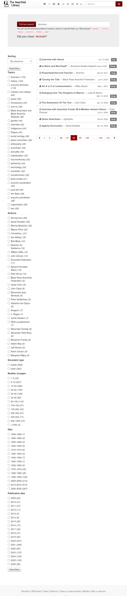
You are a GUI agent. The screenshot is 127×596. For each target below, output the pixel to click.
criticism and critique (21, 93)
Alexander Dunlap (21, 328)
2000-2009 (19, 480)
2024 (16, 556)
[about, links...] (49, 4)
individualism (19, 155)
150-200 (17, 409)
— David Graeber (79, 125)
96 (61, 137)
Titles (45, 591)
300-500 (17, 416)
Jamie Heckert (19, 318)
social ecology (20, 136)
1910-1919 (18, 449)
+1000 (15, 424)
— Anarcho (79, 72)
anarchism (18, 147)
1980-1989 (18, 473)
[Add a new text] (77, 4)
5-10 (16, 382)
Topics (62, 591)
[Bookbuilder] (58, 4)
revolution (18, 171)
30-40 (16, 393)
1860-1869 (18, 434)
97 (67, 137)
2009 (15, 498)
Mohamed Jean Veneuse (18, 294)
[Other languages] (54, 4)
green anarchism (21, 140)
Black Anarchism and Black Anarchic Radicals (21, 113)
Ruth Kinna (18, 273)
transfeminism (20, 174)
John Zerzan (19, 255)
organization (19, 204)
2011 (15, 505)
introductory (19, 102)
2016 (15, 525)
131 (108, 137)
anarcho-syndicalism (21, 184)
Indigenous (18, 128)
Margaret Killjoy (20, 355)
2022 (15, 548)
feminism (18, 77)
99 (80, 137)
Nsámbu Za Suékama (18, 246)
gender (16, 120)
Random (25, 591)
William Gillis (19, 251)
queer (16, 98)
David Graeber (20, 221)
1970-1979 (18, 469)
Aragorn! (17, 310)
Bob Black (18, 241)
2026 (15, 564)
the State (17, 193)
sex (15, 208)
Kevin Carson (19, 351)
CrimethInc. (19, 233)
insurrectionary (20, 159)
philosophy (18, 143)
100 (87, 137)
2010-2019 (19, 484)
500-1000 (18, 420)
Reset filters (14, 68)
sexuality (17, 151)
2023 (16, 552)
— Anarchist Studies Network (79, 66)
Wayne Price (19, 229)
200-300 (17, 413)
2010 (15, 501)
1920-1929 (18, 453)
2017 (15, 529)
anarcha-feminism (19, 86)
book (16, 368)
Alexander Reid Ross (21, 334)
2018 (15, 532)
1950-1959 (18, 461)
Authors (53, 591)
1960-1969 (18, 465)
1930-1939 (18, 457)
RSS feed (36, 591)
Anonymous (19, 217)
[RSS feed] (68, 4)
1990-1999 (19, 476)
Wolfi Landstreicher (20, 323)
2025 (16, 560)
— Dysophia (79, 119)
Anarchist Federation (21, 261)
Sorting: (12, 56)
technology (18, 167)
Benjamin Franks (21, 339)
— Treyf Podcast (77, 111)
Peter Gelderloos (21, 299)
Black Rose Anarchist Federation (21, 279)
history (17, 80)
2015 (15, 521)
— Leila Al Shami (79, 94)
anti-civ (16, 106)
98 (74, 137)
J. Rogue (17, 314)
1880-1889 (18, 438)
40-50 (16, 397)
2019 (15, 536)
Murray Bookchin (21, 225)
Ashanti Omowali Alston (19, 268)
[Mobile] (63, 4)
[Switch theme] (81, 4)
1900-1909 (18, 445)
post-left (17, 189)
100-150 (17, 405)
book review (19, 178)
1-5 (15, 378)
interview (17, 124)
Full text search (26, 24)
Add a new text (98, 591)
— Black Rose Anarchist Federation (79, 79)
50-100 (17, 401)
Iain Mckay (18, 237)
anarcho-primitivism (20, 199)
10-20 (16, 385)
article (17, 364)
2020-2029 (19, 488)
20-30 (16, 389)
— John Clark (79, 102)
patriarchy (18, 163)
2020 (16, 540)
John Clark (18, 288)
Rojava (16, 132)
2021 (16, 544)
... (55, 137)
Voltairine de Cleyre (20, 305)
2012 (15, 509)
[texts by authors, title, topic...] (44, 4)
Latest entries (74, 591)
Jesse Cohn (18, 284)
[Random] (72, 4)
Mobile (86, 591)
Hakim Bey (18, 343)
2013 (15, 513)
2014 (15, 517)
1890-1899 (18, 441)
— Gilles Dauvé (79, 86)
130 (100, 137)
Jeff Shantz (18, 347)
